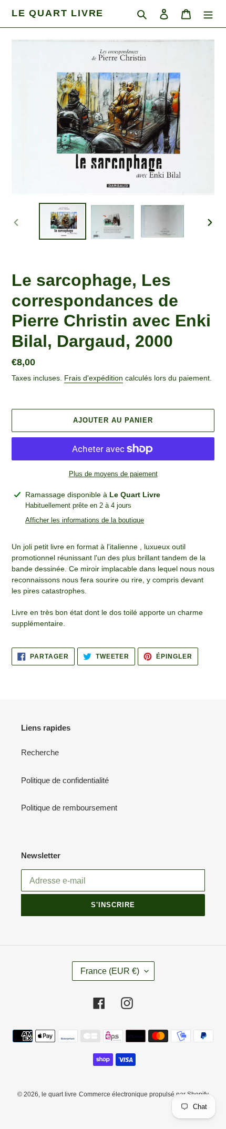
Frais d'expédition (93, 378)
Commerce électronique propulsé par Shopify (144, 1094)
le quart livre (58, 13)
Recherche (40, 752)
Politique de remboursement (69, 807)
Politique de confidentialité (65, 780)
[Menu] (208, 14)
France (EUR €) (109, 971)
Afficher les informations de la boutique (84, 520)
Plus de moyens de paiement (113, 474)
